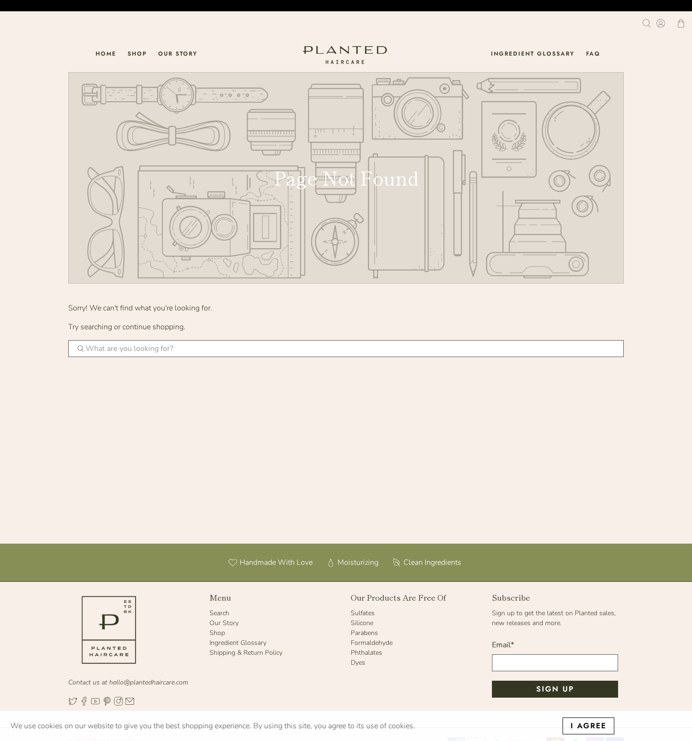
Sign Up (555, 689)
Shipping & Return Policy (245, 652)
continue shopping (153, 327)
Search (219, 613)
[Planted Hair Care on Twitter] (72, 703)
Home (106, 53)
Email (503, 645)
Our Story (178, 53)
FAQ (593, 53)
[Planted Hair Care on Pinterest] (107, 703)
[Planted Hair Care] (346, 54)
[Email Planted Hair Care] (129, 703)
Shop (137, 53)
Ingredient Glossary (533, 53)
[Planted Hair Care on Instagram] (118, 703)
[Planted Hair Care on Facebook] (84, 703)
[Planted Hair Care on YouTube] (95, 703)
